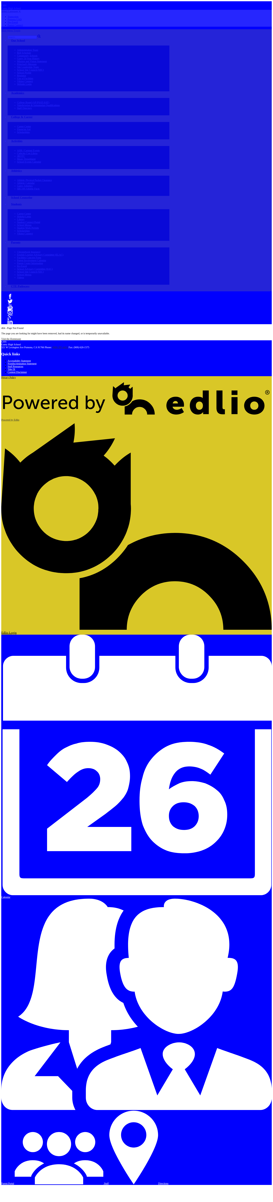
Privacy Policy (8, 377)
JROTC (21, 156)
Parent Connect (15, 25)
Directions (163, 1183)
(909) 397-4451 (60, 347)
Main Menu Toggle (11, 30)
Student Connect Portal (28, 222)
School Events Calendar (29, 162)
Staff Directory (24, 108)
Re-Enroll (22, 266)
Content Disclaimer (17, 372)
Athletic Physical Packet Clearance (34, 180)
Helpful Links (24, 216)
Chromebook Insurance (28, 252)
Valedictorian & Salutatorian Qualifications (38, 105)
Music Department (26, 159)
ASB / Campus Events (28, 150)
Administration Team (27, 50)
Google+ (10, 316)
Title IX (11, 369)
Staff (106, 1183)
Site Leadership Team (28, 67)
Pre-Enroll (13, 22)
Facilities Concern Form (29, 257)
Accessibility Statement (19, 360)
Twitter (10, 301)
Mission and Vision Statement (32, 61)
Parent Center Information (30, 263)
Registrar (21, 75)
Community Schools (27, 55)
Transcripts (13, 16)
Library (20, 219)
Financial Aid (23, 129)
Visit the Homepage (11, 338)
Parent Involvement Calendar (31, 260)
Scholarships (23, 132)
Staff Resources (15, 366)
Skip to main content (11, 2)
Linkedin (10, 321)
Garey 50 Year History (28, 58)
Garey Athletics (25, 186)
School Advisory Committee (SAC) (35, 269)
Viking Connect (25, 81)
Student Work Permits (28, 228)
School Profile (24, 72)
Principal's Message (27, 64)
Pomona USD (15, 19)
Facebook (10, 296)
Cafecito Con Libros (27, 153)
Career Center (24, 126)
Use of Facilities (25, 78)
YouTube (10, 306)
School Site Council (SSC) (30, 70)
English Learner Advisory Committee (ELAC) (40, 254)
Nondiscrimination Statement (22, 363)
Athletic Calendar (26, 183)
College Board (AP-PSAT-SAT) (33, 102)
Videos (20, 277)
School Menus (24, 225)
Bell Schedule (24, 53)
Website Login (24, 84)
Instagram (10, 311)
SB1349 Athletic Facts (28, 188)
